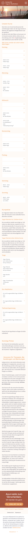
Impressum (18, 512)
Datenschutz (10, 512)
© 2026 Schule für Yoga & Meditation (14, 509)
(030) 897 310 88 (15, 504)
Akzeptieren (12, 532)
